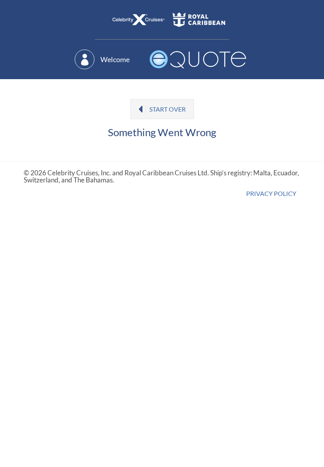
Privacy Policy (271, 193)
